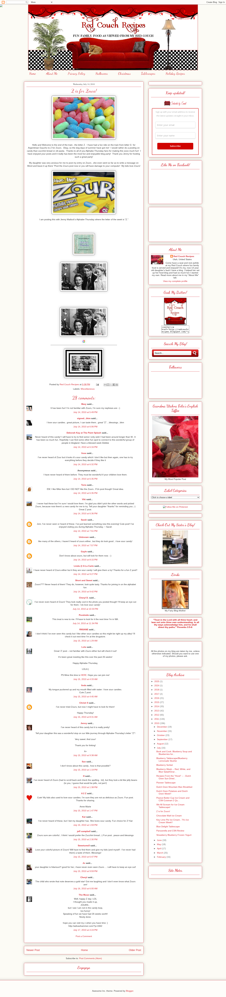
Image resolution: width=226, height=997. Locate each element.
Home (32, 74)
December (162, 727)
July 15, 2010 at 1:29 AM (85, 640)
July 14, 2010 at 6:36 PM (85, 513)
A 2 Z (83, 793)
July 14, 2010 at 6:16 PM (85, 447)
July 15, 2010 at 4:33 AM (85, 679)
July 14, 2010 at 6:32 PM (85, 464)
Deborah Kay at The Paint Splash (84, 433)
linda (83, 685)
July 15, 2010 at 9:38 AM (85, 755)
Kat (84, 817)
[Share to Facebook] (113, 384)
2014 (157, 706)
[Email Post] (97, 384)
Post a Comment (84, 936)
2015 (157, 702)
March (160, 853)
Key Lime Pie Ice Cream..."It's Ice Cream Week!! (172, 821)
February (162, 857)
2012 (157, 715)
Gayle (84, 551)
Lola (83, 647)
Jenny (84, 723)
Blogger (129, 991)
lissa (83, 453)
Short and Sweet (83, 580)
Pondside (84, 615)
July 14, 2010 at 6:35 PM (85, 479)
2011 (157, 719)
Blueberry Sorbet (164, 765)
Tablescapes (148, 74)
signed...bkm (84, 418)
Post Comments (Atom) (90, 958)
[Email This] (105, 384)
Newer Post (33, 950)
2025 (157, 681)
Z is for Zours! (163, 811)
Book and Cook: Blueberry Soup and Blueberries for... (174, 752)
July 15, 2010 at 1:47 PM (85, 810)
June (159, 840)
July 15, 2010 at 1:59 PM (85, 825)
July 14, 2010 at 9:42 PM (85, 591)
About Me (51, 74)
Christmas (124, 74)
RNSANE (83, 629)
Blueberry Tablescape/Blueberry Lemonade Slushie (171, 759)
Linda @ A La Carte (84, 566)
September (162, 739)
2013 (157, 710)
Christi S (83, 703)
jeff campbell (84, 831)
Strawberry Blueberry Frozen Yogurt (173, 835)
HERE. (84, 675)
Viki (84, 499)
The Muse (84, 895)
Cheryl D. (84, 597)
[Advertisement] (175, 223)
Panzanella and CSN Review (170, 830)
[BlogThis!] (108, 384)
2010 (157, 723)
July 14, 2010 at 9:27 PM (85, 574)
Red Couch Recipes (183, 256)
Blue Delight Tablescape (168, 826)
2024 (157, 685)
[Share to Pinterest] (116, 384)
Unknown (84, 537)
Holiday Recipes (175, 74)
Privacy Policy (76, 74)
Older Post (135, 950)
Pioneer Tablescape (166, 782)
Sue (84, 761)
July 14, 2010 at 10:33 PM (85, 609)
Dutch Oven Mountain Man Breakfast (174, 787)
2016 (157, 698)
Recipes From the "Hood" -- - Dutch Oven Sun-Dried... (173, 777)
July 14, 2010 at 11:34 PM (85, 623)
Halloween (101, 74)
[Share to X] (111, 384)
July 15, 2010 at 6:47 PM (85, 857)
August (160, 743)
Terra (83, 485)
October (161, 735)
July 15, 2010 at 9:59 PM (85, 871)
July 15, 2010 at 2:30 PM (85, 839)
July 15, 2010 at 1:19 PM (85, 770)
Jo (84, 863)
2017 (157, 694)
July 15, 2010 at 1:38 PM (85, 787)
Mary (83, 404)
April (159, 848)
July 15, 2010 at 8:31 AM (85, 717)
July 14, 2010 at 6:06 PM (85, 426)
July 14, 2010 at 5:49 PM (85, 412)
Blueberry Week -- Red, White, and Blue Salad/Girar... (173, 770)
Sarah (84, 520)
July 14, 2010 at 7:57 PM (85, 545)
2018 (157, 689)
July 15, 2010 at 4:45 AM (85, 696)
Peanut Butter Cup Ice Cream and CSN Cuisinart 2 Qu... (172, 799)
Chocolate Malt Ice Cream (169, 815)
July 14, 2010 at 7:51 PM (85, 531)
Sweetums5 (84, 845)
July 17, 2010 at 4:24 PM (85, 930)
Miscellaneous (88, 389)
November (162, 731)
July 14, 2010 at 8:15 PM (85, 559)
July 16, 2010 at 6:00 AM (85, 888)
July (159, 748)
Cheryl (83, 877)
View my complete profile (175, 281)
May (159, 844)
